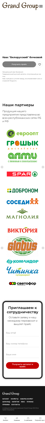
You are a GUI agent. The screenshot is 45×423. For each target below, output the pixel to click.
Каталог (5, 399)
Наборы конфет (26, 399)
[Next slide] (43, 167)
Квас (23, 402)
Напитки (15, 402)
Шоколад (6, 402)
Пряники (6, 404)
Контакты (15, 404)
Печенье (30, 402)
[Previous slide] (2, 167)
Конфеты (14, 399)
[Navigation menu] (41, 6)
